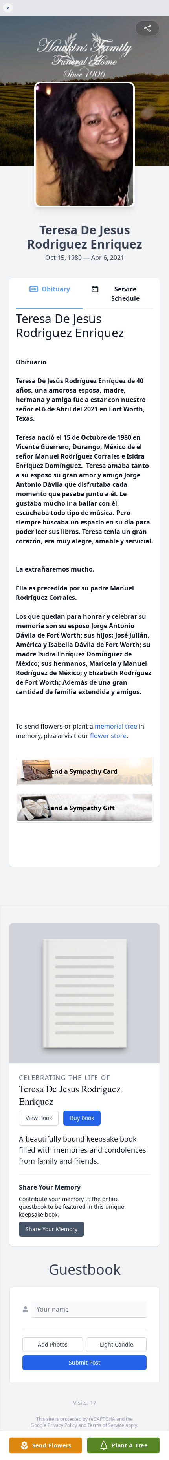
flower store (108, 735)
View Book (39, 1118)
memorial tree (116, 726)
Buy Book (82, 1118)
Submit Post (84, 1362)
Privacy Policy (62, 1425)
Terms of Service (106, 1425)
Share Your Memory (51, 1229)
